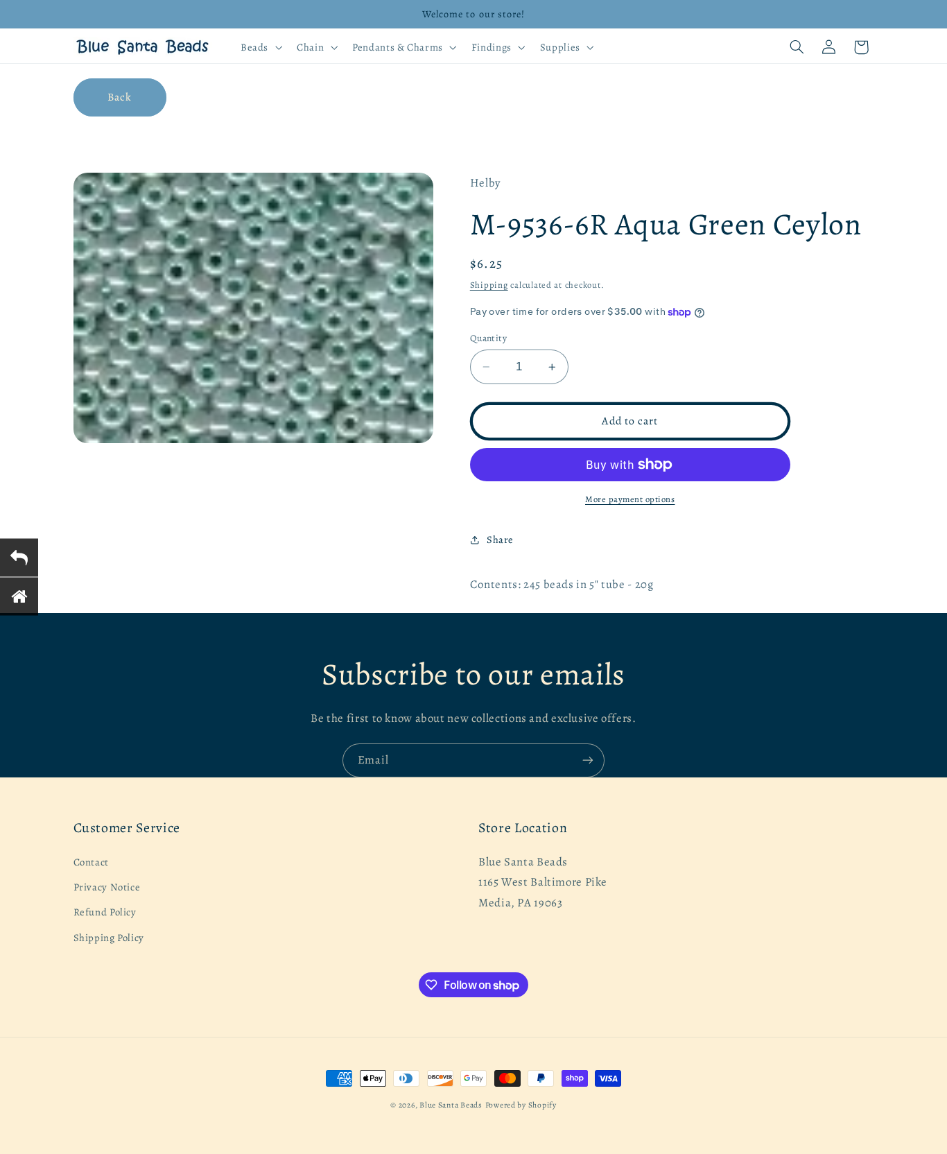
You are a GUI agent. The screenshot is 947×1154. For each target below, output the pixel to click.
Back (119, 96)
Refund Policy (105, 912)
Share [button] (500, 539)
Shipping (489, 285)
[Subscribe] (588, 760)
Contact (91, 862)
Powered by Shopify (521, 1104)
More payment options (630, 499)
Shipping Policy (108, 938)
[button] (260, 47)
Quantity (488, 338)
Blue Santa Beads (451, 1104)
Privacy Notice (107, 887)
